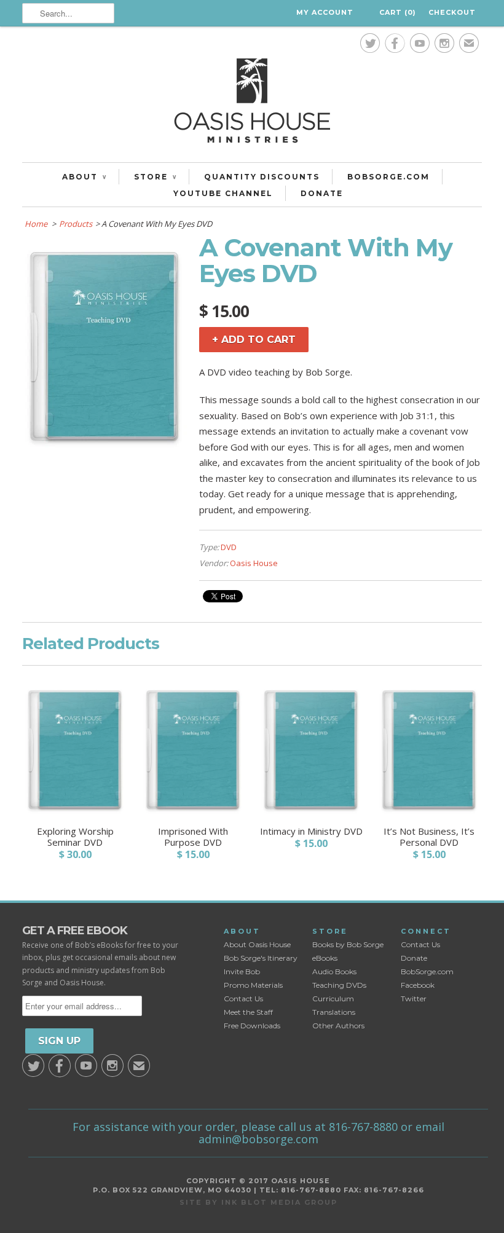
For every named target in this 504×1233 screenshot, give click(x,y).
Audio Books (334, 971)
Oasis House (254, 563)
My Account (324, 12)
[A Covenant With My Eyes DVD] (104, 445)
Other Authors (338, 1025)
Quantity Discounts (262, 176)
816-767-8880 (363, 1126)
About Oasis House (257, 944)
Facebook (418, 985)
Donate (322, 193)
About (84, 176)
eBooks (324, 958)
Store (155, 176)
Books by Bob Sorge (348, 944)
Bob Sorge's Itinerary (260, 958)
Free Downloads (252, 1025)
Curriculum (333, 998)
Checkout (452, 12)
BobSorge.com (427, 971)
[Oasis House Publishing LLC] (252, 104)
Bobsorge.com (388, 176)
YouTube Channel (223, 193)
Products (75, 223)
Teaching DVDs (339, 985)
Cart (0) (397, 12)
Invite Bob (242, 971)
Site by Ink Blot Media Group (258, 1202)
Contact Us (243, 998)
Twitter (414, 998)
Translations (333, 1012)
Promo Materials (253, 985)
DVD (229, 547)
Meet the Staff (248, 1012)
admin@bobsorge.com (258, 1139)
